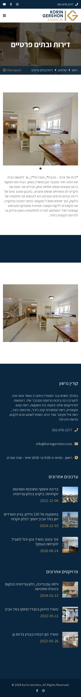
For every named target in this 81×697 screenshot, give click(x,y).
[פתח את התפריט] (4, 15)
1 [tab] (40, 168)
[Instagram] (19, 4)
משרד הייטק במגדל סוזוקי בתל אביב (31, 609)
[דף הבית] (60, 15)
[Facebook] (13, 4)
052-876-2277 (65, 4)
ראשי (74, 70)
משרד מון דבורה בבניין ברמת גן (35, 634)
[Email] (6, 4)
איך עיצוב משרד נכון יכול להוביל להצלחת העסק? (35, 542)
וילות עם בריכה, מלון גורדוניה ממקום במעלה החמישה (31, 586)
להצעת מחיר (13, 70)
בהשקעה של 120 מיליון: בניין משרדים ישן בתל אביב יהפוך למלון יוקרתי (31, 516)
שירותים (62, 70)
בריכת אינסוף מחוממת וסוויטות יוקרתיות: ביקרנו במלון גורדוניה (35, 491)
